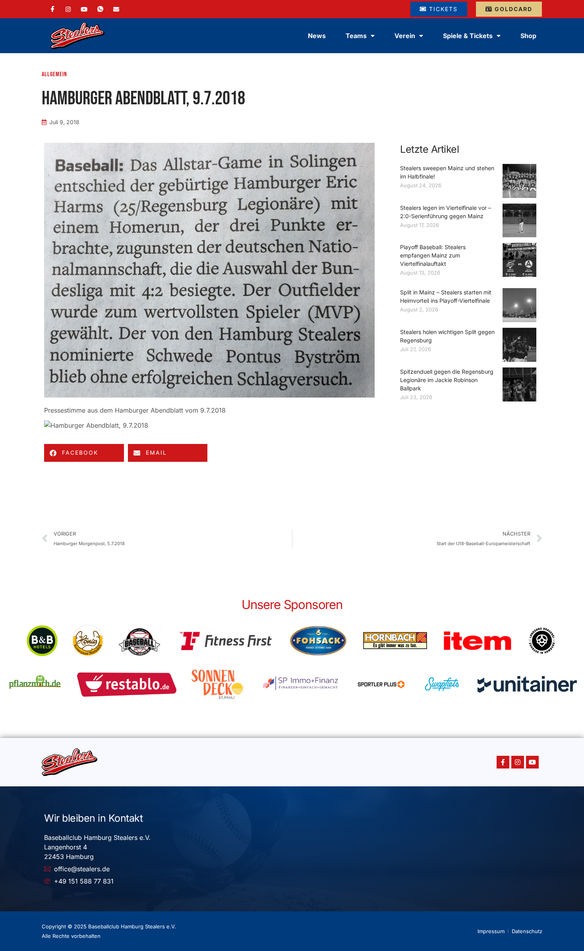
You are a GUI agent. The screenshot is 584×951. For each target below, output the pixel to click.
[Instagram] (68, 8)
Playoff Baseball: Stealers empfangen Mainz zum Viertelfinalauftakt (433, 255)
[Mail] (116, 8)
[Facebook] (53, 9)
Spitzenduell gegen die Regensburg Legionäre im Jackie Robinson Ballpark (446, 380)
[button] (84, 453)
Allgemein (54, 74)
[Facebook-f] (503, 762)
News (317, 36)
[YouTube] (84, 8)
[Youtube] (532, 762)
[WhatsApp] (100, 9)
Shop (528, 36)
